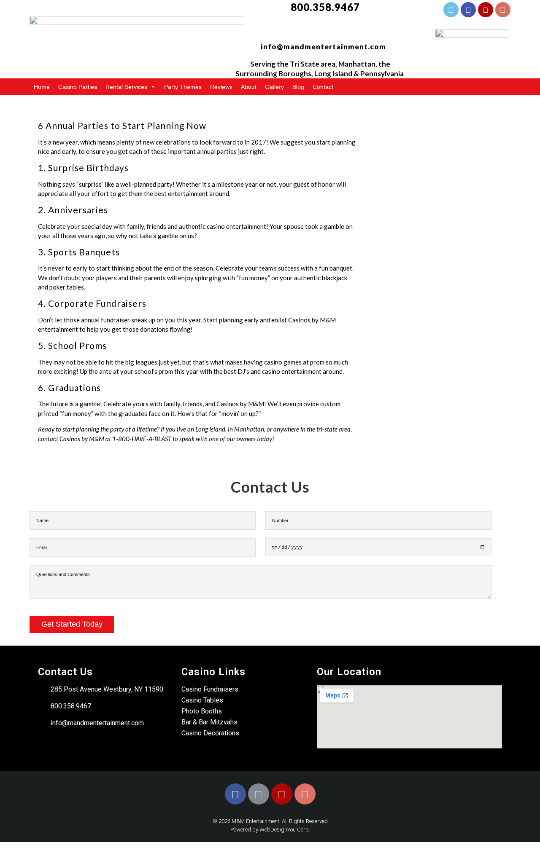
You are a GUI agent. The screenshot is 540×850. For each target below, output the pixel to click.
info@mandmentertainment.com (323, 46)
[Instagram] (502, 9)
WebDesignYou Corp (284, 829)
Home (42, 86)
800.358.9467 (325, 7)
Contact (323, 86)
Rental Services (126, 86)
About (248, 86)
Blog (298, 86)
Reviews (221, 86)
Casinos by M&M (81, 438)
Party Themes (183, 86)
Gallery (274, 86)
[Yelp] (485, 9)
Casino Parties (77, 86)
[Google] (468, 9)
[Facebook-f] (451, 9)
